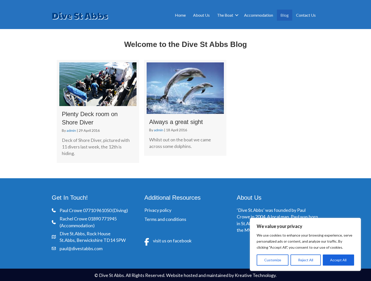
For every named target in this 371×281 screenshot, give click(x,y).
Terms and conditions (165, 219)
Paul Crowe (71, 210)
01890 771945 (102, 218)
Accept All (338, 260)
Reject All (305, 260)
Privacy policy (157, 210)
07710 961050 (97, 210)
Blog (284, 15)
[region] (305, 244)
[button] (236, 15)
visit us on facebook (172, 240)
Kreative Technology (255, 275)
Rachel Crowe (74, 218)
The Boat (225, 15)
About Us (201, 15)
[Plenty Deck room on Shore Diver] (98, 111)
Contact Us (306, 15)
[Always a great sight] (185, 108)
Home (180, 15)
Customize (272, 260)
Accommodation (258, 15)
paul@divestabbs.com (81, 248)
